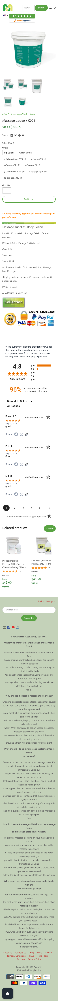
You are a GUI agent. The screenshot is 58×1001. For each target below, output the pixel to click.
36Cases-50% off (32, 165)
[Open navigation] (17, 8)
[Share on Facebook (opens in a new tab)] (16, 434)
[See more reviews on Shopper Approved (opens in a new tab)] (26, 434)
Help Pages (43, 956)
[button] (5, 15)
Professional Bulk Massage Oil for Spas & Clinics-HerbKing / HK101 (14, 564)
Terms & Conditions (16, 956)
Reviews (21, 959)
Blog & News (36, 953)
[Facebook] (8, 627)
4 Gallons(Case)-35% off (15, 159)
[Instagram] (17, 627)
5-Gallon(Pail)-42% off (14, 172)
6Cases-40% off (38, 159)
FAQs (31, 956)
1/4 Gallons (9, 153)
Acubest (38, 967)
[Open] (7, 993)
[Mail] (4, 627)
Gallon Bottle (25, 153)
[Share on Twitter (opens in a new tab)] (21, 434)
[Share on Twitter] (15, 135)
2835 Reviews (19, 379)
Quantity (6, 185)
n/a (4, 114)
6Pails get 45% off (38, 172)
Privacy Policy (34, 959)
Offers (5, 148)
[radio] (42, 365)
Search (48, 953)
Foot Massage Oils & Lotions (21, 114)
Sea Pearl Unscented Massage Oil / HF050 (41, 562)
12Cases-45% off (11, 165)
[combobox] (28, 8)
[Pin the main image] (19, 135)
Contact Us (20, 953)
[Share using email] (23, 135)
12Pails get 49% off (13, 178)
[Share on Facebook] (12, 135)
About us (7, 953)
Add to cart (29, 199)
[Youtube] (13, 627)
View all (49, 528)
